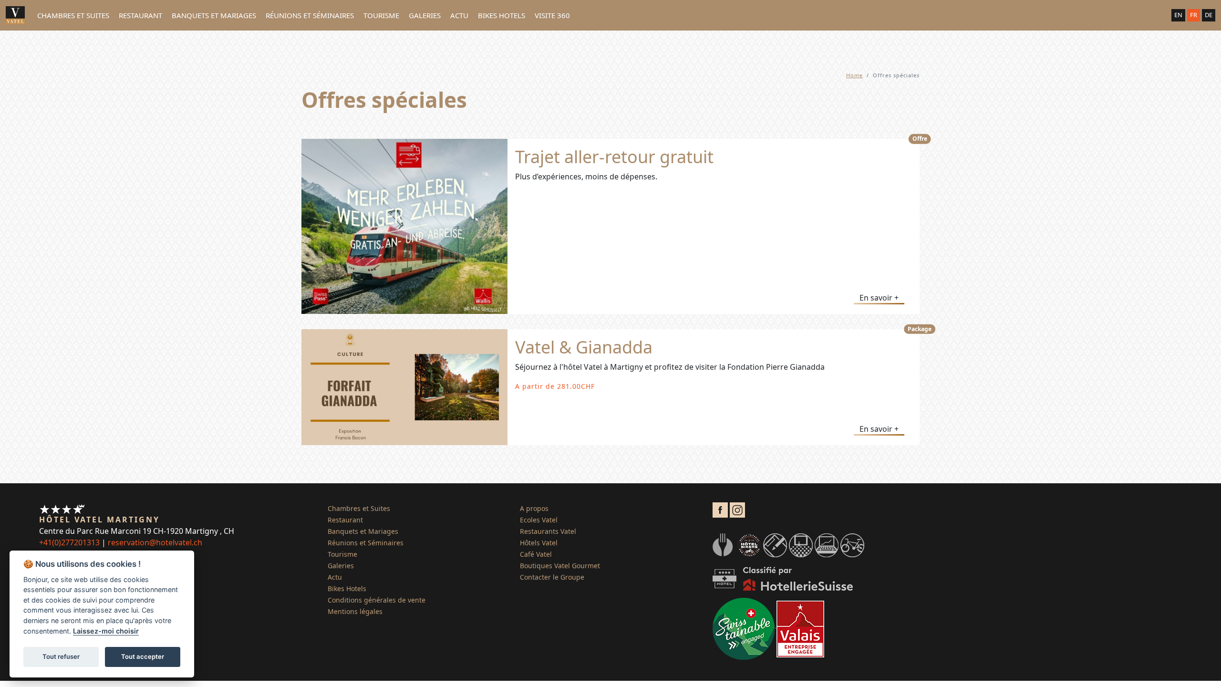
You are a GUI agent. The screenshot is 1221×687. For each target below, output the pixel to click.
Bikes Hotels (501, 15)
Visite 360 (552, 15)
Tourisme (381, 15)
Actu (459, 15)
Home (854, 75)
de (1208, 14)
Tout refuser (61, 656)
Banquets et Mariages (214, 15)
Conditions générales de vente (376, 599)
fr (1193, 14)
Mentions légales (355, 611)
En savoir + (879, 297)
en (1178, 14)
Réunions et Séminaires (310, 15)
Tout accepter (142, 656)
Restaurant (140, 15)
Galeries (425, 15)
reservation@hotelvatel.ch (155, 542)
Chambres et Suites (73, 15)
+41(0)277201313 (69, 542)
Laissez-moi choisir (106, 631)
